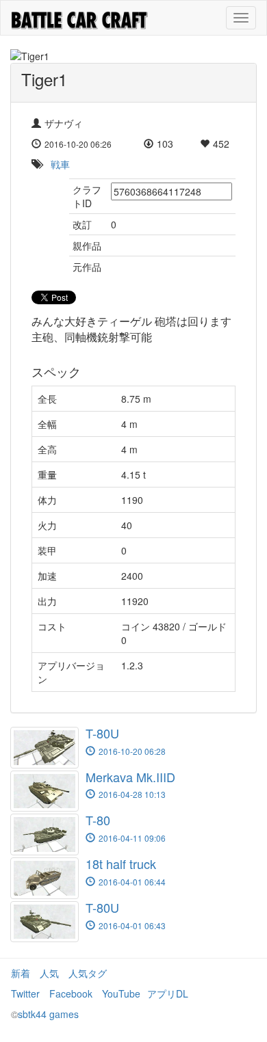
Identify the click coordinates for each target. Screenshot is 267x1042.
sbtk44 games (48, 1014)
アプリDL (167, 993)
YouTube (121, 993)
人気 (49, 973)
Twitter (25, 993)
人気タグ (87, 973)
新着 (20, 973)
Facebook (70, 993)
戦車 (60, 164)
